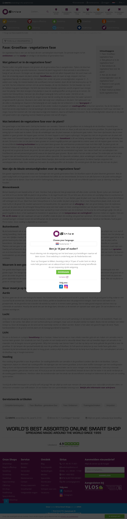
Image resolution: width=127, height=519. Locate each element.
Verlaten (62, 277)
